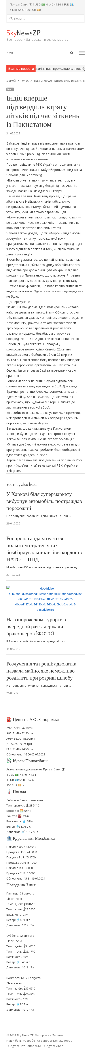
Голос (10, 89)
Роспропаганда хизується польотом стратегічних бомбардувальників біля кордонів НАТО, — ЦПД (44, 549)
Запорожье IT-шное (49, 1035)
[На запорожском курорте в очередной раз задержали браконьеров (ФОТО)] (45, 588)
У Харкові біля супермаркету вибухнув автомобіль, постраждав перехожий (44, 500)
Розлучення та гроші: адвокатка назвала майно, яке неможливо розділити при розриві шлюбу (41, 670)
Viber (59, 1046)
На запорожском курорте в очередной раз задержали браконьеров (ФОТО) (36, 626)
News (23, 32)
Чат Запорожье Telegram (37, 1046)
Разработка (32, 1041)
